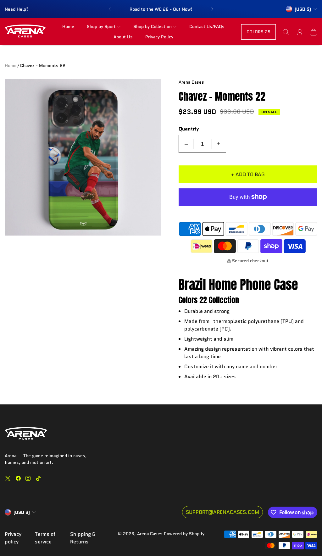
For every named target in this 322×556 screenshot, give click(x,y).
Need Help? (17, 9)
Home (68, 26)
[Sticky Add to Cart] (294, 537)
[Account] (299, 32)
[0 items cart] (313, 32)
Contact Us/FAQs (207, 26)
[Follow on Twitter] (8, 478)
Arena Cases (150, 534)
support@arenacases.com (222, 512)
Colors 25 (258, 32)
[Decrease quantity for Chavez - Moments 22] (186, 144)
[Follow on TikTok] (38, 478)
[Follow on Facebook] (18, 478)
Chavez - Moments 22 (42, 65)
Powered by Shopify (184, 534)
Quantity (189, 129)
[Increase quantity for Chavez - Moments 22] (218, 144)
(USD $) (22, 512)
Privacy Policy (159, 37)
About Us (123, 37)
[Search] (286, 32)
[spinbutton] (202, 144)
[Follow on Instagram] (28, 478)
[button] (109, 9)
